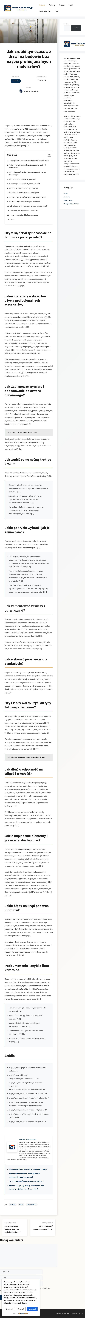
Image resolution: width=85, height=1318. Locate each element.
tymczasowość (31, 1205)
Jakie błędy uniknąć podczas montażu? (24, 210)
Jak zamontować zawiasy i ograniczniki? (23, 188)
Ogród (71, 5)
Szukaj (66, 24)
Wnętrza (61, 5)
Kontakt (67, 197)
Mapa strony (68, 200)
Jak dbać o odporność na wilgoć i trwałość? (24, 201)
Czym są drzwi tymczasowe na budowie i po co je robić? (29, 160)
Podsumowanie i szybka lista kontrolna (24, 215)
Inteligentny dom (44, 11)
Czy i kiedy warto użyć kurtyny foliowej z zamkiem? (27, 197)
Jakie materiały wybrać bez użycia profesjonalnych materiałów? (27, 166)
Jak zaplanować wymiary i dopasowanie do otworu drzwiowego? (27, 173)
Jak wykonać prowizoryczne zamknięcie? (24, 192)
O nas (66, 193)
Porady (57, 11)
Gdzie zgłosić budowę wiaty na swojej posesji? (28, 1169)
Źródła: (12, 219)
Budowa (42, 5)
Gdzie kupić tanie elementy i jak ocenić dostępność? (28, 206)
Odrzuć (21, 1309)
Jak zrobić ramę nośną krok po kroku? (22, 179)
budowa (12, 1205)
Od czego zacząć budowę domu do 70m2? (26, 1181)
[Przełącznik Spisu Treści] (48, 155)
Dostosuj (9, 1309)
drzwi (21, 1205)
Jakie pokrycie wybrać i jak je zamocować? (24, 184)
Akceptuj (32, 1309)
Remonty (52, 5)
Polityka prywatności (71, 204)
